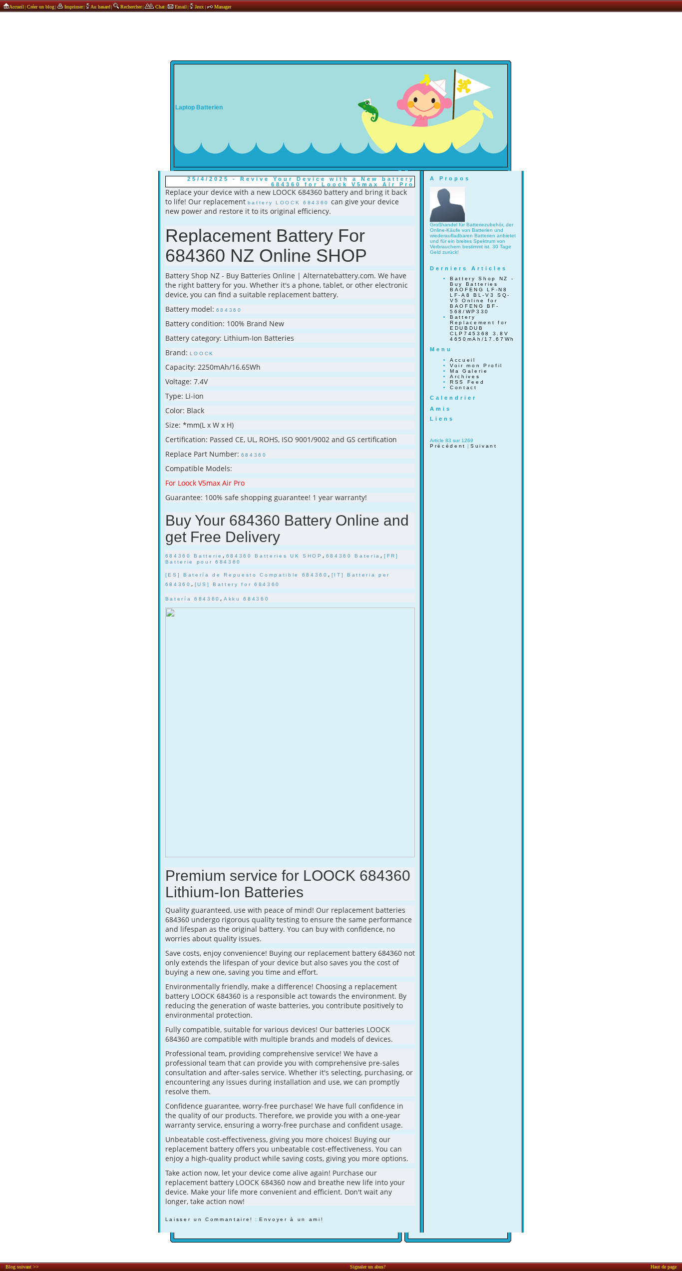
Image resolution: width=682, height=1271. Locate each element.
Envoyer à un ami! (291, 1219)
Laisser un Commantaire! (209, 1219)
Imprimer (73, 6)
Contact (463, 387)
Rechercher (130, 6)
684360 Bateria (353, 556)
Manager (222, 6)
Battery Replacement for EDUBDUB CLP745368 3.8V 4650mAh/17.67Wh (482, 328)
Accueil (16, 6)
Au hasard (99, 6)
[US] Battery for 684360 (237, 584)
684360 (229, 310)
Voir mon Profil (476, 365)
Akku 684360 (246, 599)
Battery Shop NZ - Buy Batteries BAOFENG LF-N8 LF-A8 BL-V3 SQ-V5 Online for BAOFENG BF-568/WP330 (482, 295)
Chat (159, 6)
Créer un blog (40, 6)
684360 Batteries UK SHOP (274, 556)
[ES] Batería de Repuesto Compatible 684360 (246, 575)
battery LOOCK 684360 (288, 202)
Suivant (483, 446)
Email (180, 6)
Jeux (199, 6)
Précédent (448, 446)
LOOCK (202, 353)
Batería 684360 (192, 599)
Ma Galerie (469, 371)
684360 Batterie (194, 556)
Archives (465, 376)
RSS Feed (467, 382)
